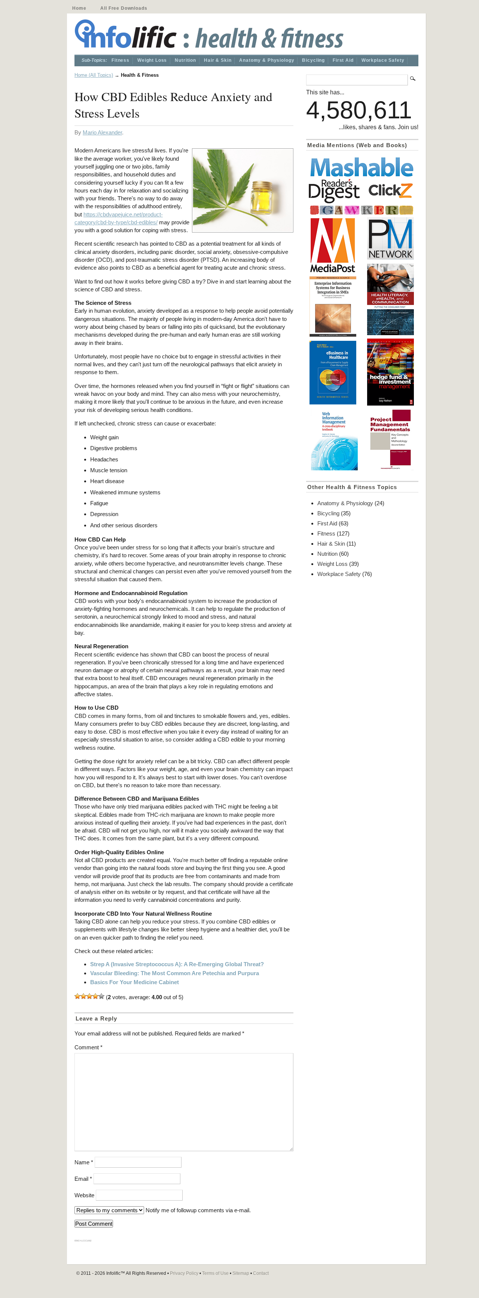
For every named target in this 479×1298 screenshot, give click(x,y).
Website (84, 1195)
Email (83, 1179)
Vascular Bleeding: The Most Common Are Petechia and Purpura (174, 973)
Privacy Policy (184, 1273)
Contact (261, 1273)
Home (79, 8)
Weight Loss (152, 60)
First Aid (343, 60)
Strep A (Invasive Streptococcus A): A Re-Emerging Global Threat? (177, 964)
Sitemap (240, 1273)
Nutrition (185, 60)
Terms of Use (215, 1273)
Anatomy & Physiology (266, 60)
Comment (88, 1047)
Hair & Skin (217, 60)
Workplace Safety (383, 60)
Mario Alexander (102, 132)
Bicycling (313, 60)
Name (83, 1162)
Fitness (120, 60)
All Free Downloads (123, 8)
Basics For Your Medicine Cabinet (134, 982)
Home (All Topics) (93, 75)
